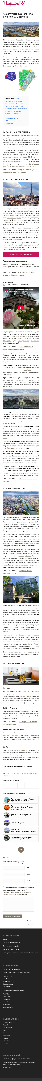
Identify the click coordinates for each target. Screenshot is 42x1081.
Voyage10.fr (7, 1004)
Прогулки (28, 773)
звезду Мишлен (26, 696)
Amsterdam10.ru (8, 981)
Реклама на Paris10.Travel (11, 942)
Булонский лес (29, 166)
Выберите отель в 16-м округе (21, 254)
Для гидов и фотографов (11, 946)
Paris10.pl (6, 994)
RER (34, 264)
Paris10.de (6, 997)
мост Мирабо (18, 166)
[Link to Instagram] (28, 785)
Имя (28, 867)
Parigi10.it (6, 1002)
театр (14, 414)
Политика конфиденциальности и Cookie (16, 1059)
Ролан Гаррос (33, 644)
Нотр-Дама (27, 370)
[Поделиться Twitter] (13, 785)
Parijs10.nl (6, 999)
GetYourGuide (7, 1027)
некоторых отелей (22, 211)
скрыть (17, 98)
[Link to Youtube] (35, 785)
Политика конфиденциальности (22, 892)
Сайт (28, 880)
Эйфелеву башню (25, 556)
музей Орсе (23, 750)
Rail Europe (6, 1041)
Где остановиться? (13, 773)
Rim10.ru (6, 979)
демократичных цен (10, 735)
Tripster (5, 1033)
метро (29, 264)
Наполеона (30, 359)
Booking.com (7, 1022)
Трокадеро (10, 166)
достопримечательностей (11, 161)
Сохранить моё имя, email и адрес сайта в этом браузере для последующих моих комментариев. (20, 889)
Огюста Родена (33, 646)
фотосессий (35, 341)
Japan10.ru (6, 987)
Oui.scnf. (6, 1043)
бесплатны (33, 456)
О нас (5, 939)
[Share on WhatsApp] (21, 785)
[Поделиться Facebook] (6, 785)
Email (29, 874)
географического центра (12, 222)
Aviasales (6, 1025)
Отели (23, 773)
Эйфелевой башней (18, 336)
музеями (34, 47)
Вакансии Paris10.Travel (11, 949)
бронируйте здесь (21, 66)
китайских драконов (10, 448)
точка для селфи (23, 341)
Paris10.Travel (7, 976)
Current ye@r (29, 921)
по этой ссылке (20, 249)
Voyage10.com (8, 1007)
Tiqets (5, 1030)
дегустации (29, 543)
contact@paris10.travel (30, 953)
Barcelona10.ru (8, 984)
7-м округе (21, 215)
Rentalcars (6, 1035)
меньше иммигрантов (14, 218)
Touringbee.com (16, 969)
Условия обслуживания (12, 894)
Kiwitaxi (5, 1038)
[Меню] (36, 4)
